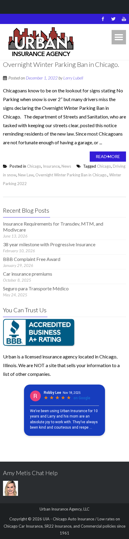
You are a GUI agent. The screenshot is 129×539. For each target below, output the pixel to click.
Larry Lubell (73, 77)
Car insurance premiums (27, 274)
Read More (108, 156)
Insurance (51, 166)
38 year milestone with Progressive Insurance (49, 244)
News (66, 166)
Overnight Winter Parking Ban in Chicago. (61, 64)
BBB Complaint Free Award (31, 259)
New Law (26, 174)
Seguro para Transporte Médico (36, 288)
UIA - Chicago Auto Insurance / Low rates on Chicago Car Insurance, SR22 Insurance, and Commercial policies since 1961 (64, 526)
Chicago (34, 166)
